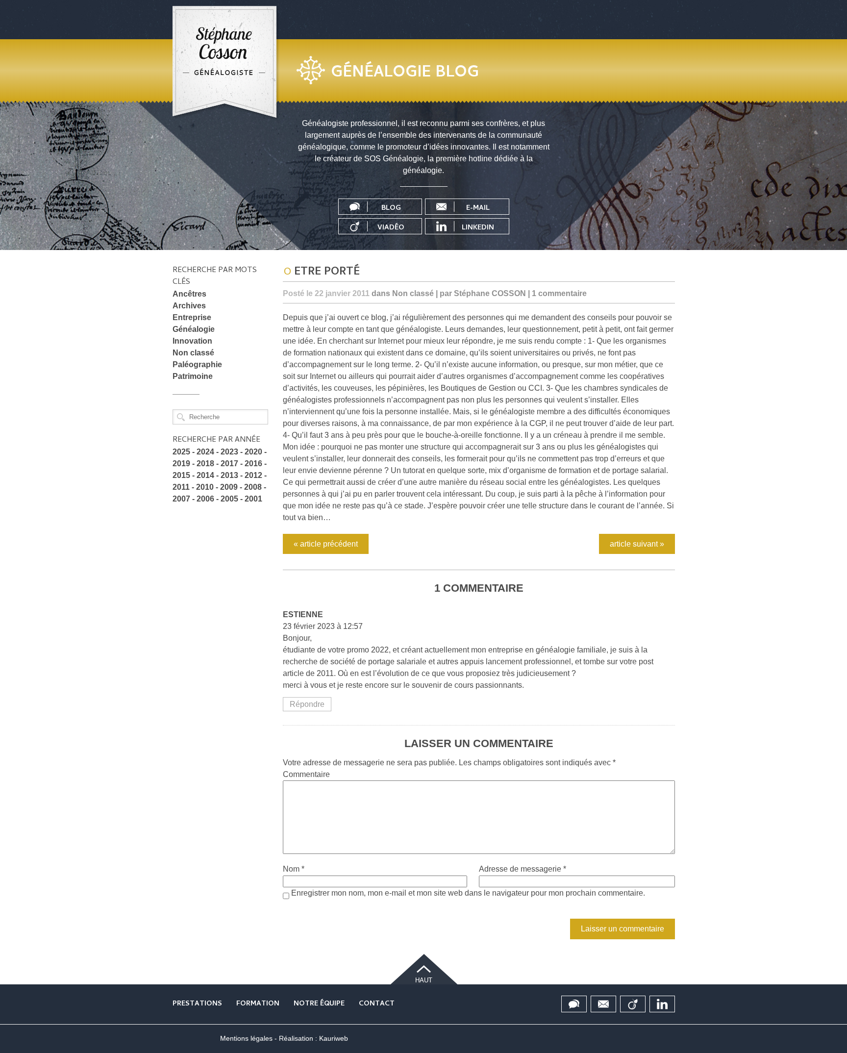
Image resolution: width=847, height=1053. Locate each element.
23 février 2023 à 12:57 (323, 626)
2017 (229, 463)
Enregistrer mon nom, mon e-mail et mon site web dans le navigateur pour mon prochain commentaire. (468, 893)
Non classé (193, 353)
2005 (229, 499)
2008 (253, 487)
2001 (253, 499)
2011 (181, 487)
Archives (189, 305)
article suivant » (637, 544)
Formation (257, 1004)
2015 (181, 475)
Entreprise (192, 317)
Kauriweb (333, 1038)
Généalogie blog (405, 73)
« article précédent (326, 544)
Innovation (192, 341)
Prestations (197, 1004)
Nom (293, 869)
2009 (229, 487)
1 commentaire (559, 293)
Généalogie (194, 329)
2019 (181, 463)
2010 (205, 487)
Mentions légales (246, 1038)
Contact (377, 1004)
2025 (181, 452)
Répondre (307, 704)
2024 (205, 452)
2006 (205, 499)
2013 (229, 475)
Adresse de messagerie (522, 869)
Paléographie (197, 364)
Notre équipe (319, 1004)
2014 (205, 475)
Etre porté (327, 272)
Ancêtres (189, 294)
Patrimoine (193, 376)
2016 (253, 463)
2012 (253, 475)
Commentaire (306, 774)
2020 (253, 452)
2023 (229, 452)
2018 (205, 463)
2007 (181, 499)
